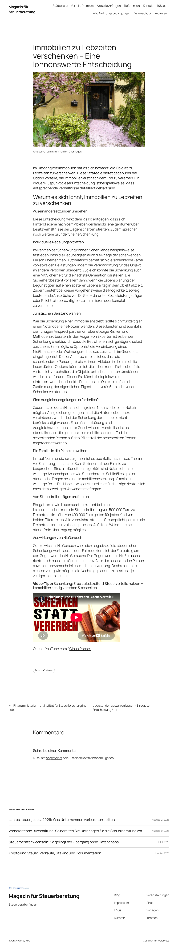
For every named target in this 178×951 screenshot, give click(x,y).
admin (50, 151)
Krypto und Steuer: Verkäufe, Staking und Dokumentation (55, 853)
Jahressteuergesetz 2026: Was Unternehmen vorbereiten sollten (62, 820)
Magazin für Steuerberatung (22, 9)
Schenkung (89, 234)
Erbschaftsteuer (44, 670)
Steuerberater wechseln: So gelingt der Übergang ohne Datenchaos (64, 842)
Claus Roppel (80, 648)
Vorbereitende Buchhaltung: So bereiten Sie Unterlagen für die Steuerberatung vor (75, 831)
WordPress (163, 940)
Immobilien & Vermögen (69, 151)
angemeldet (54, 758)
